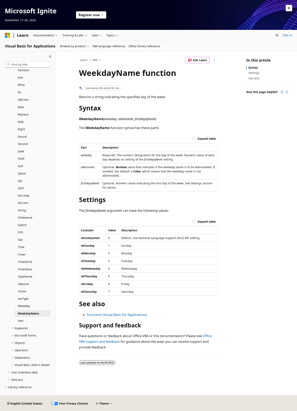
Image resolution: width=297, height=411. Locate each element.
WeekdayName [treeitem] (28, 313)
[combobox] (28, 64)
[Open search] (277, 35)
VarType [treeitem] (23, 299)
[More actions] (214, 60)
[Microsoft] (7, 35)
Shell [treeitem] (21, 158)
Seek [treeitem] (21, 151)
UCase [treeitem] (22, 291)
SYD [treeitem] (20, 232)
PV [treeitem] (19, 92)
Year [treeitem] (21, 321)
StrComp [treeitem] (23, 195)
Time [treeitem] (21, 247)
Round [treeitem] (22, 136)
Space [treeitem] (22, 173)
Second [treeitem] (23, 144)
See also (253, 78)
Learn (83, 60)
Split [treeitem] (21, 188)
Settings (253, 73)
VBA (95, 60)
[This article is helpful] (281, 92)
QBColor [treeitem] (23, 100)
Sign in (287, 35)
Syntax (253, 67)
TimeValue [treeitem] (25, 269)
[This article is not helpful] (286, 92)
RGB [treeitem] (20, 122)
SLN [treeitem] (20, 166)
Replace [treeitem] (23, 114)
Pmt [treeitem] (20, 78)
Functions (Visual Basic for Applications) (117, 314)
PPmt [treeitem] (21, 85)
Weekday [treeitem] (24, 306)
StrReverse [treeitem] (25, 217)
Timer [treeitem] (22, 254)
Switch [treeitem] (22, 225)
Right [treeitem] (21, 129)
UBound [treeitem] (23, 284)
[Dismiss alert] (289, 8)
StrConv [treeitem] (23, 203)
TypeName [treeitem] (25, 276)
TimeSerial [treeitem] (25, 262)
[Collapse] (50, 56)
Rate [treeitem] (21, 107)
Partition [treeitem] (23, 70)
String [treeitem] (22, 210)
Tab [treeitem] (20, 240)
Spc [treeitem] (20, 181)
